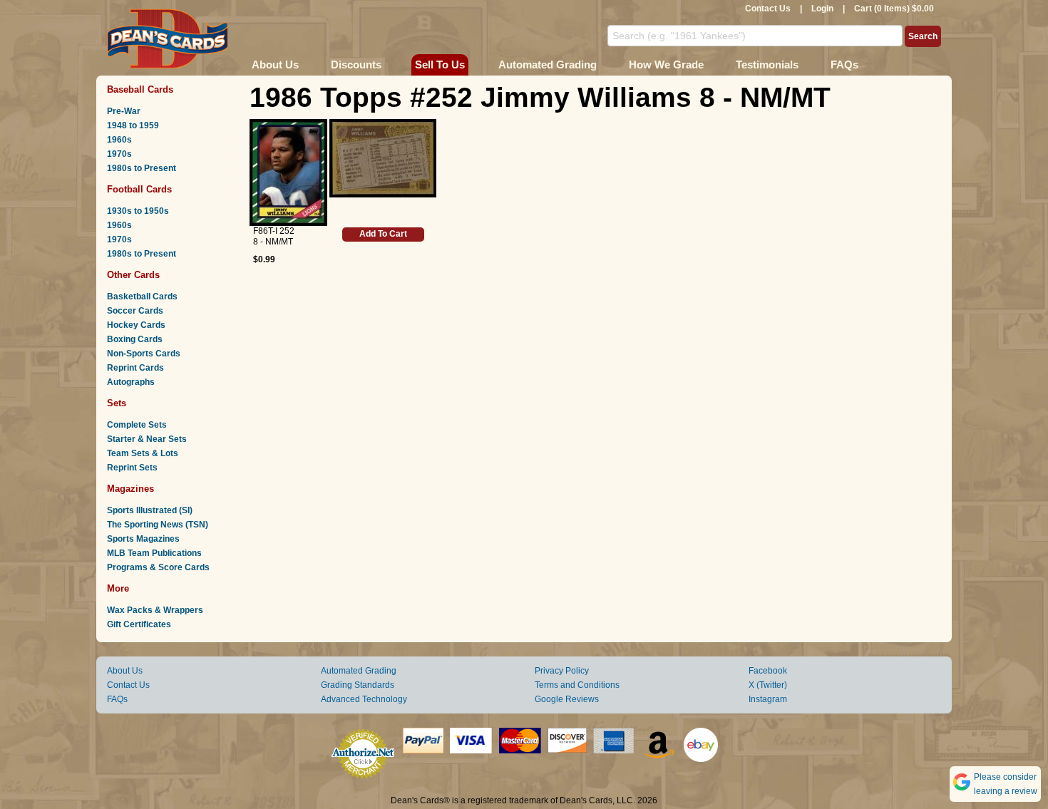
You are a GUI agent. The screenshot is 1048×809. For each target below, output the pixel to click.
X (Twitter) (768, 685)
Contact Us (768, 9)
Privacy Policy (562, 671)
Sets (116, 403)
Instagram (768, 699)
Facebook (768, 671)
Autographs (131, 382)
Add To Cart (383, 234)
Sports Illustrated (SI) (149, 510)
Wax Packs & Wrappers (155, 610)
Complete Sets (137, 425)
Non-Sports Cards (143, 354)
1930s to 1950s (138, 211)
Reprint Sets (132, 468)
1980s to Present (141, 168)
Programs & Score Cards (158, 567)
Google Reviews (567, 699)
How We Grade (666, 64)
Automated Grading (547, 64)
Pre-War (123, 111)
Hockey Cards (136, 325)
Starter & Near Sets (147, 439)
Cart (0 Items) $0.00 (894, 9)
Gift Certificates (139, 624)
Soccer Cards (135, 311)
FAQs (844, 64)
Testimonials (767, 64)
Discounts (356, 64)
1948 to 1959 (133, 125)
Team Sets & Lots (142, 453)
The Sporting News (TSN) (157, 525)
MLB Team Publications (154, 553)
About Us (275, 64)
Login (822, 9)
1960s (119, 140)
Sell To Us (440, 64)
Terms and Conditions (577, 685)
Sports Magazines (143, 539)
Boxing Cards (135, 339)
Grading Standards (357, 685)
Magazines (130, 488)
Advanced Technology (364, 699)
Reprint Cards (135, 368)
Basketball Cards (142, 297)
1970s (119, 154)
